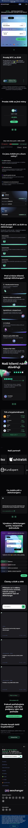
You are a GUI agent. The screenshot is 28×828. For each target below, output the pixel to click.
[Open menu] (26, 4)
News (4, 626)
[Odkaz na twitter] (3, 798)
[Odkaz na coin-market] (23, 798)
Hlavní (1, 6)
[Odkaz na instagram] (6, 798)
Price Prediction (6, 653)
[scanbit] (19, 470)
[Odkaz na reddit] (20, 798)
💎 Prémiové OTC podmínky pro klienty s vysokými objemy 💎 (13, 1)
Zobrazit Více (14, 737)
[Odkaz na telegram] (10, 798)
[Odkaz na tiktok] (16, 798)
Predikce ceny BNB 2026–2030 (11, 682)
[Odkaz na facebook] (13, 798)
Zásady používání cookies (14, 823)
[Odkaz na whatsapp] (3, 810)
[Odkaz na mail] (10, 810)
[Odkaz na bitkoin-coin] (3, 801)
